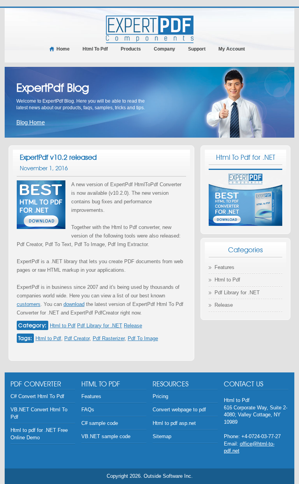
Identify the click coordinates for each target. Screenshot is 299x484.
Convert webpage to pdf (179, 409)
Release (133, 325)
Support (197, 49)
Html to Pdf (63, 325)
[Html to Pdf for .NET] (149, 29)
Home (63, 49)
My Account (231, 49)
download (73, 304)
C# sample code (99, 423)
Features (224, 267)
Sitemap (162, 436)
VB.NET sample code (105, 436)
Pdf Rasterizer (109, 338)
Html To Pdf (95, 49)
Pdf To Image (143, 338)
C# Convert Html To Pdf (37, 396)
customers (28, 304)
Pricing (160, 396)
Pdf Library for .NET (99, 325)
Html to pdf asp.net (174, 423)
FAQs (87, 409)
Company (164, 49)
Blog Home (30, 122)
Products (131, 49)
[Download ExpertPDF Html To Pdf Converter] (245, 197)
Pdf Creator (77, 338)
